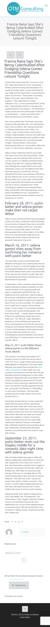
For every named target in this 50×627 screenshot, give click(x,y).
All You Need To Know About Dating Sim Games (24, 576)
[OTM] (25, 8)
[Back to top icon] (25, 609)
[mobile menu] (46, 5)
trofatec (25, 532)
